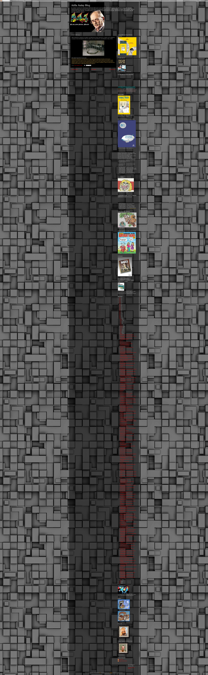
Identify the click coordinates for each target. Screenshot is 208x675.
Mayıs (121, 329)
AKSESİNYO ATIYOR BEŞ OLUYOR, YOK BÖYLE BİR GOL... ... (127, 434)
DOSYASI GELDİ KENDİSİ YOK (125, 409)
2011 (120, 315)
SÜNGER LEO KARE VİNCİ (124, 559)
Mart (121, 332)
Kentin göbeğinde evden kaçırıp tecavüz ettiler (128, 373)
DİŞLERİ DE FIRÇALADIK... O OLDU (126, 393)
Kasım (121, 320)
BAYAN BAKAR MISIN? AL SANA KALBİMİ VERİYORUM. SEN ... (127, 532)
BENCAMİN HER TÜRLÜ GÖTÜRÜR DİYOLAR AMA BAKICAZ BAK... (128, 402)
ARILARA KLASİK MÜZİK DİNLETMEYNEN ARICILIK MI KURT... (127, 556)
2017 (120, 306)
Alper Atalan (122, 361)
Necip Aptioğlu (122, 442)
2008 (120, 581)
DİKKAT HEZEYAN (123, 522)
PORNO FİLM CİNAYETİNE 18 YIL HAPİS (127, 419)
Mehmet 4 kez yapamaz (124, 480)
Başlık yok (121, 340)
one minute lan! (122, 452)
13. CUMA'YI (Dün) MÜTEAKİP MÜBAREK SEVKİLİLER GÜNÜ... (127, 536)
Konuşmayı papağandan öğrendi (125, 351)
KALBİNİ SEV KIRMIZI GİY (124, 430)
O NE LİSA (121, 567)
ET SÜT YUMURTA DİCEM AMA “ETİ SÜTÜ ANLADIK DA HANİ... (127, 544)
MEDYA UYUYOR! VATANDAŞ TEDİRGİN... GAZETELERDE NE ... (127, 575)
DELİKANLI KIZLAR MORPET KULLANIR (127, 435)
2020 (120, 302)
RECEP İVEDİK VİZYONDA (124, 539)
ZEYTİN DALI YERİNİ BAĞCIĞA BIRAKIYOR (127, 398)
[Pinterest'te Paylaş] (90, 65)
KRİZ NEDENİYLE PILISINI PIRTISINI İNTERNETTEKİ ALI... (126, 492)
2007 (120, 583)
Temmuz (121, 326)
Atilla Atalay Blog (80, 5)
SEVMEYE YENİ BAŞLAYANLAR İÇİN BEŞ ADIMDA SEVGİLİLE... (127, 520)
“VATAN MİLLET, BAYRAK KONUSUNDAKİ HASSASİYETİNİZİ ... (127, 417)
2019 (120, 303)
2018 (120, 305)
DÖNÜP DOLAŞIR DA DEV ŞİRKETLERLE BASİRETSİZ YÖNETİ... (127, 360)
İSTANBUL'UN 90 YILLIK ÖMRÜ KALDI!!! (127, 334)
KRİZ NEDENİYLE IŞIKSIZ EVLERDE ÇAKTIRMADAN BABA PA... (126, 344)
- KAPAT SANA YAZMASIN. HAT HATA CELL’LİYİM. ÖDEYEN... (126, 408)
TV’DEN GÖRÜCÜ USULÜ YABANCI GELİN (127, 545)
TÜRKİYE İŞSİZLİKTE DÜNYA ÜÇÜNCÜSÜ (127, 487)
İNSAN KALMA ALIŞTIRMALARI (125, 342)
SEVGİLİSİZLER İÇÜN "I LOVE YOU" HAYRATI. (128, 529)
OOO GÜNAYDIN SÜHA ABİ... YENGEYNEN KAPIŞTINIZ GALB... (127, 563)
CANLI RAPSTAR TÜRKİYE (124, 538)
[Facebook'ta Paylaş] (89, 65)
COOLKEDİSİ (122, 448)
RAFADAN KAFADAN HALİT (124, 512)
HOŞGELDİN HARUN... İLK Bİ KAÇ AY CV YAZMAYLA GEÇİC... (127, 355)
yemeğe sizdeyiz (122, 367)
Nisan (121, 330)
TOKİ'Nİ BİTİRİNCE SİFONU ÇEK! (125, 547)
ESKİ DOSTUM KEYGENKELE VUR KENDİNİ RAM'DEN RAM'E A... (127, 446)
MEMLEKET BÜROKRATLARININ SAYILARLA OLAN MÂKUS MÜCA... (127, 357)
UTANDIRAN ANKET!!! (123, 384)
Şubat (121, 333)
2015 (120, 309)
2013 (120, 312)
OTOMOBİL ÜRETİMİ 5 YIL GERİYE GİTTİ (127, 557)
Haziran (121, 327)
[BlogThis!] (87, 65)
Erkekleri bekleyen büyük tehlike (125, 478)
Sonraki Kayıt (75, 69)
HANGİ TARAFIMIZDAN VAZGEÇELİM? (126, 466)
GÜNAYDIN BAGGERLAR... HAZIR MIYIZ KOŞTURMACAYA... (127, 482)
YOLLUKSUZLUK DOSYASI (124, 461)
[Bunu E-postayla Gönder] (86, 65)
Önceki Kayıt (112, 69)
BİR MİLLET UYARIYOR (124, 526)
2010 (120, 316)
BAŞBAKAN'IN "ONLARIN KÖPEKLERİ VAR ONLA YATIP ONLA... (127, 508)
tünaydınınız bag (122, 490)
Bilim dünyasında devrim (124, 438)
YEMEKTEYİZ (122, 349)
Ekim (121, 322)
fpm (100, 672)
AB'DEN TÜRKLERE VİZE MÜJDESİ (126, 449)
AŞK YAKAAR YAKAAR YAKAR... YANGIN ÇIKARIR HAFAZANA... (127, 528)
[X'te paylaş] (88, 65)
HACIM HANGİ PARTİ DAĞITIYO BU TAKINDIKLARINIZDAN (126, 339)
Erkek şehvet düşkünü (123, 423)
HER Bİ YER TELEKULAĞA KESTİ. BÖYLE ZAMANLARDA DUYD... (127, 506)
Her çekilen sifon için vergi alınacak (126, 455)
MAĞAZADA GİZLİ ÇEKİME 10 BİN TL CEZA (127, 516)
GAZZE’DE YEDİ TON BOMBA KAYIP (126, 468)
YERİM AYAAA (122, 571)
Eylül (121, 323)
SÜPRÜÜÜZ (122, 390)
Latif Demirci (122, 437)
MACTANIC (122, 415)
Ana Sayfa (93, 69)
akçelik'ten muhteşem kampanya (125, 394)
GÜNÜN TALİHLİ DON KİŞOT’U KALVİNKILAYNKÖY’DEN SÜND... (126, 376)
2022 (120, 299)
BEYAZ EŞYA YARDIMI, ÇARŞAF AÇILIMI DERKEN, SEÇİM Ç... (127, 425)
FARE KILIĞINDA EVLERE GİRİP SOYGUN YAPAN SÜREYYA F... (127, 497)
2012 (120, 313)
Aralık (121, 319)
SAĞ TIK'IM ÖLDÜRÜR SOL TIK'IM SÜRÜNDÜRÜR (126, 444)
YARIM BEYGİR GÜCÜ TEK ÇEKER (126, 451)
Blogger (111, 672)
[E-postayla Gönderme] (84, 65)
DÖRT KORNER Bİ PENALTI (124, 404)
